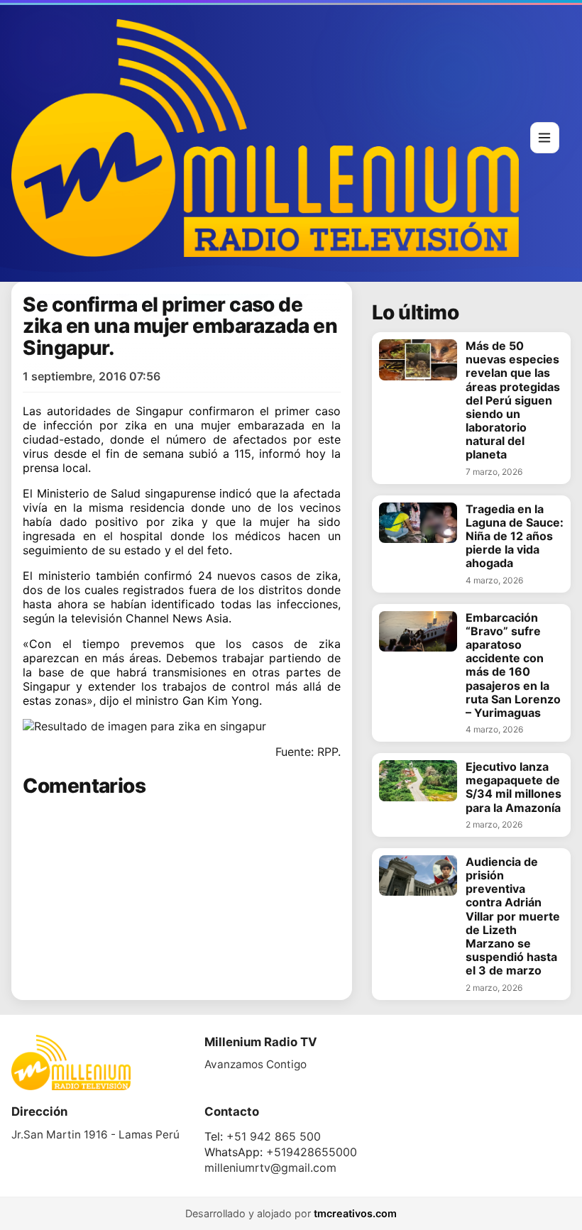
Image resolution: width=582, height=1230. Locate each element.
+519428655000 (311, 1152)
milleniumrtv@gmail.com (270, 1167)
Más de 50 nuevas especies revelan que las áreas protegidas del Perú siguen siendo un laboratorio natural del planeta (513, 400)
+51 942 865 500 (273, 1136)
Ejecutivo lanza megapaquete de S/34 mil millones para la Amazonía (513, 787)
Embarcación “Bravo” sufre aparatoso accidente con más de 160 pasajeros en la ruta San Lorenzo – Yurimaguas (513, 665)
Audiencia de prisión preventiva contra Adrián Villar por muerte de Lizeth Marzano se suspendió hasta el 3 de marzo (513, 916)
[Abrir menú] (544, 137)
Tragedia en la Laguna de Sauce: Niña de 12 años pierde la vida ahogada (515, 537)
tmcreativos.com (355, 1213)
